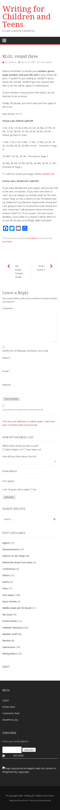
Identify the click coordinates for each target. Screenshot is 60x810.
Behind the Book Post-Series (17, 562)
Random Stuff (9, 634)
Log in (5, 700)
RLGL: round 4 (41, 267)
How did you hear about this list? (19, 456)
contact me (48, 173)
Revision (6, 640)
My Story (7, 614)
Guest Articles (9, 601)
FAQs (5, 588)
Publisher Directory (12, 627)
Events (5, 581)
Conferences (9, 568)
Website (6, 384)
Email (6, 371)
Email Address (9, 471)
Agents (6, 542)
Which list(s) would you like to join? (20, 445)
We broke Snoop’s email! (19, 271)
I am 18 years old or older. (15, 489)
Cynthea (12, 62)
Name (6, 357)
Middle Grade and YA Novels (17, 607)
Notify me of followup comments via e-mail (25, 350)
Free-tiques (46, 62)
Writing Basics (9, 653)
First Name (8, 481)
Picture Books (9, 621)
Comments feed (10, 713)
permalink (7, 241)
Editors (6, 575)
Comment (7, 308)
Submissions (8, 647)
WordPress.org (10, 719)
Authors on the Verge (13, 555)
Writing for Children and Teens (26, 16)
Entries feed (8, 706)
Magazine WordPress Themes (22, 800)
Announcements (11, 549)
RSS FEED (18, 755)
